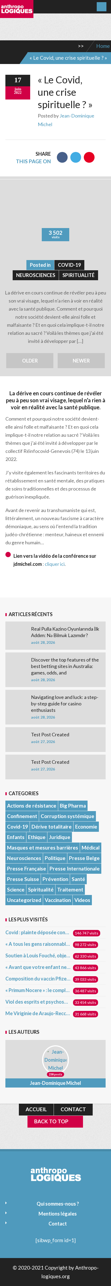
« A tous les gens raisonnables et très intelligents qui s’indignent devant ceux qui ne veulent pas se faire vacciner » (38, 944)
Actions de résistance (31, 805)
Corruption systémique (67, 816)
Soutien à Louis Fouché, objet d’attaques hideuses (38, 955)
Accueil (36, 1109)
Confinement (22, 816)
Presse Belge (84, 858)
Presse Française (26, 868)
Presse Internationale (75, 868)
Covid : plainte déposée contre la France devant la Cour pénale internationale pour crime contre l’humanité (38, 932)
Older (30, 361)
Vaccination (58, 900)
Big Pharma (73, 805)
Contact (73, 1109)
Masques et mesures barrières (42, 847)
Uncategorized (24, 900)
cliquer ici (55, 564)
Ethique (37, 837)
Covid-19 (69, 265)
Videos (82, 900)
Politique (55, 858)
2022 (18, 93)
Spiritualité (79, 275)
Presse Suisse (23, 879)
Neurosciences (35, 275)
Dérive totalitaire (52, 826)
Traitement (70, 889)
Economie (86, 826)
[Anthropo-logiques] (16, 14)
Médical (91, 847)
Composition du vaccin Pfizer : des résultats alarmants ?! (38, 979)
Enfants (16, 837)
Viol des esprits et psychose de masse (38, 1002)
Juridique (59, 837)
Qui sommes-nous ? (58, 1204)
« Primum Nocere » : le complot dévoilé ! (38, 990)
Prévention (55, 879)
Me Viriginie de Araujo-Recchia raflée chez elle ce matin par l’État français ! (38, 1013)
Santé (78, 879)
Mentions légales (58, 1214)
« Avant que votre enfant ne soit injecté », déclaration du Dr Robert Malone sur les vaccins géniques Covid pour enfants (38, 967)
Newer (81, 361)
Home (103, 46)
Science (16, 889)
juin (18, 89)
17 (17, 80)
